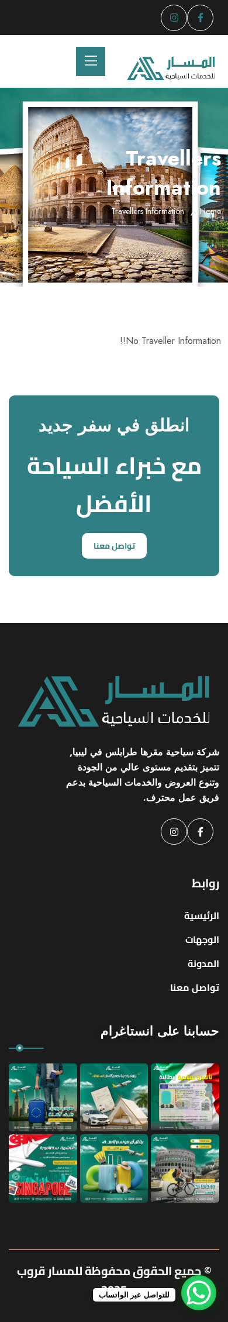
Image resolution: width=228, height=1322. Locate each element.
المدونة (203, 963)
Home (210, 211)
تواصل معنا (114, 545)
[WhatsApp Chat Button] (198, 1292)
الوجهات (202, 939)
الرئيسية (201, 915)
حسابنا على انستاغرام (160, 1030)
